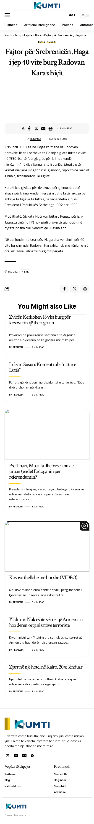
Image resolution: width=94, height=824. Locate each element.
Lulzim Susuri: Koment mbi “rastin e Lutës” (42, 367)
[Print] (50, 128)
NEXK (25, 272)
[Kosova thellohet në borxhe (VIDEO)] (47, 546)
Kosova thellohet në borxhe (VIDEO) (43, 577)
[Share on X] (36, 128)
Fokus (51, 42)
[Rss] (32, 755)
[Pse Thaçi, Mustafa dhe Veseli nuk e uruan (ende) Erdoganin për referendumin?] (47, 434)
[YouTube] (16, 755)
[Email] (43, 128)
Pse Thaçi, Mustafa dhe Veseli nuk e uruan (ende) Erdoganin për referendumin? (41, 471)
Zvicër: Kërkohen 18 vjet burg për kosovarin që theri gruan (39, 319)
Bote (41, 42)
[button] (8, 15)
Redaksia (35, 139)
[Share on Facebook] (29, 128)
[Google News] (24, 755)
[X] (8, 755)
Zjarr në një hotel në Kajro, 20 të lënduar (45, 666)
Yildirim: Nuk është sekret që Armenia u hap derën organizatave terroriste (46, 622)
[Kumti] (47, 5)
